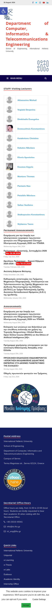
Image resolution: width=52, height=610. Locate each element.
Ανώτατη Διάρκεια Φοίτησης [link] (17, 271)
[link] (4, 11)
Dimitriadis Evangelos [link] (28, 119)
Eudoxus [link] (8, 574)
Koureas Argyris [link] (25, 167)
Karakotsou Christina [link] (27, 138)
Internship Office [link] (11, 584)
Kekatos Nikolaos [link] (26, 148)
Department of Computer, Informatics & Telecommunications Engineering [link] (27, 34)
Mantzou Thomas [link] (26, 176)
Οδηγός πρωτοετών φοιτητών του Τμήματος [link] (25, 373)
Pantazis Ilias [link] (23, 186)
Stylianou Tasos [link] (25, 224)
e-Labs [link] (7, 569)
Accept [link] (26, 605)
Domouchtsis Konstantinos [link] (31, 129)
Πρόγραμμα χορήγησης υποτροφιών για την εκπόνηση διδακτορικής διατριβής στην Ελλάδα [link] (26, 347)
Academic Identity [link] (12, 579)
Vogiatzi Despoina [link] (26, 110)
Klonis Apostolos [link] (26, 157)
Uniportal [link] (8, 555)
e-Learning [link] (9, 560)
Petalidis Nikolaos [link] (26, 195)
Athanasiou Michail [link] (27, 100)
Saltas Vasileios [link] (25, 205)
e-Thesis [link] (8, 565)
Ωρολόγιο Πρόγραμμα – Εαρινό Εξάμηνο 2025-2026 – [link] (24, 262)
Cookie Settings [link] (39, 599)
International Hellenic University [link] (18, 550)
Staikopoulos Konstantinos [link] (31, 214)
